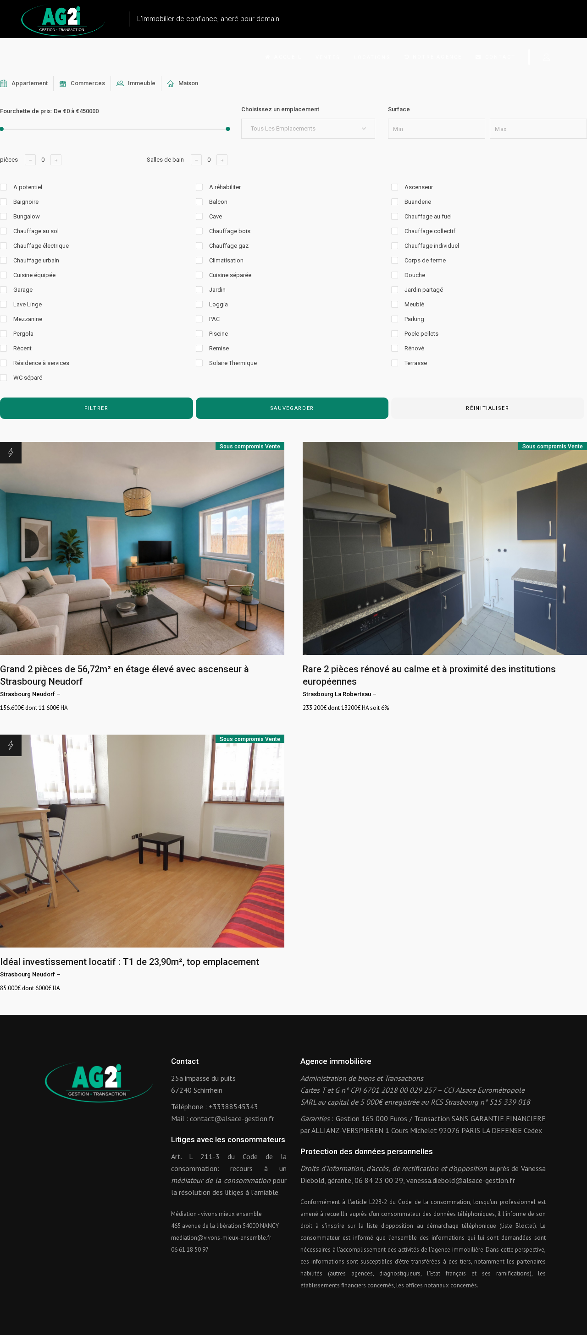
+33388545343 (233, 1106)
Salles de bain (165, 159)
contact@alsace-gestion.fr (232, 1118)
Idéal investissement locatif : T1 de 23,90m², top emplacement (129, 961)
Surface (399, 109)
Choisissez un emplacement (280, 109)
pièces (9, 159)
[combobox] (308, 129)
